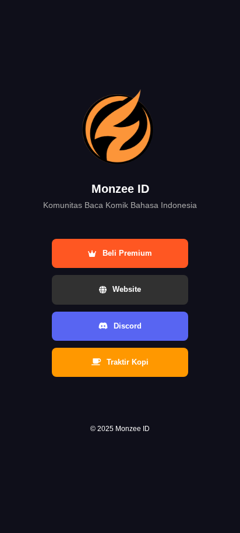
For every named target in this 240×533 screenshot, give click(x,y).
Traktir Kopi (128, 362)
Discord (128, 326)
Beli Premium (127, 253)
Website (126, 289)
